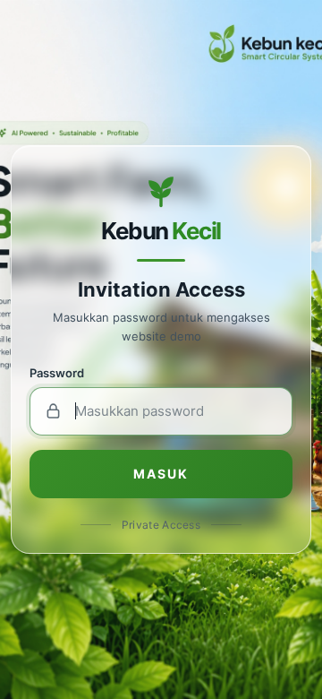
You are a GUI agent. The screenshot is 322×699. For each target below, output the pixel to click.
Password (57, 373)
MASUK (161, 473)
